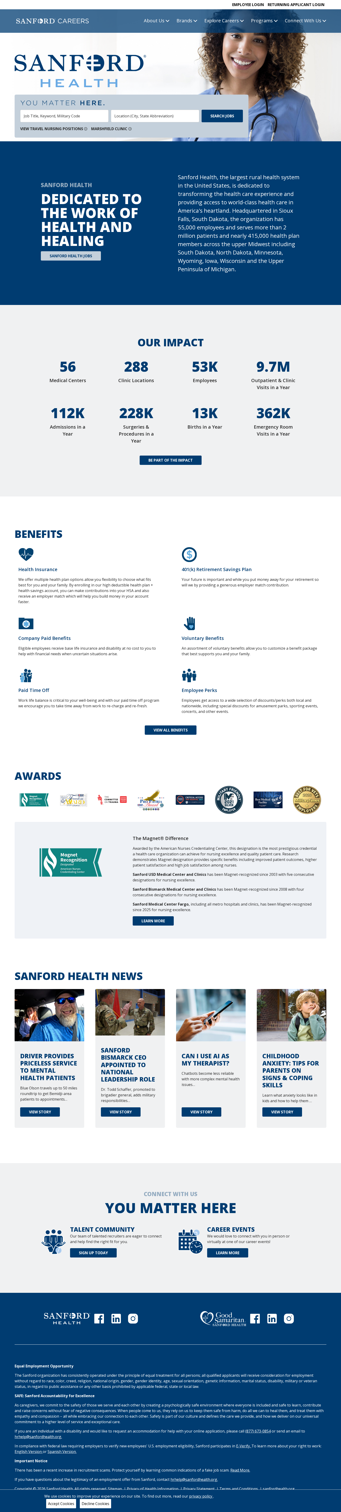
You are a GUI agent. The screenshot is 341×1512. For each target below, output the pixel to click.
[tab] (34, 803)
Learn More (153, 920)
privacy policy (201, 1496)
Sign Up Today (93, 1252)
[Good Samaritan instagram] (289, 1319)
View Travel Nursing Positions (51, 128)
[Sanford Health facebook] (99, 1318)
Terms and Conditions (239, 1488)
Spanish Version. (62, 1451)
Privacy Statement (199, 1488)
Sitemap (115, 1488)
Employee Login (248, 4)
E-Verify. (243, 1446)
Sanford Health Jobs (71, 255)
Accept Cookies (61, 1503)
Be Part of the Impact (170, 460)
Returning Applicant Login (296, 4)
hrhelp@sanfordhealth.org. (38, 1436)
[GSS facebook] (255, 1318)
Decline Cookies (95, 1503)
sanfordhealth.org (279, 1488)
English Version (29, 1451)
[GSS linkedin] (272, 1318)
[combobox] (64, 116)
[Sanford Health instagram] (133, 1319)
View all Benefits (171, 730)
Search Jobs (222, 116)
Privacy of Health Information (153, 1488)
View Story (40, 1113)
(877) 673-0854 (258, 1431)
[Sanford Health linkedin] (116, 1318)
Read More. (240, 1470)
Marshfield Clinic (109, 128)
